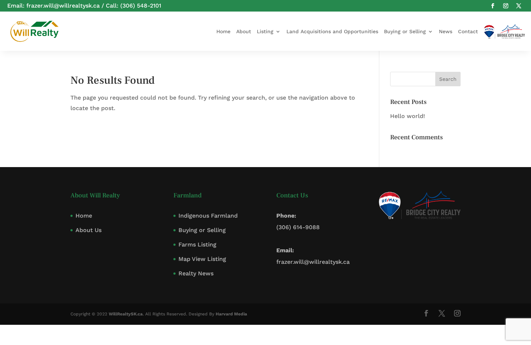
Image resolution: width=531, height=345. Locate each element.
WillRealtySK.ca (126, 313)
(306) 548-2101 (140, 5)
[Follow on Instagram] (506, 6)
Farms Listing (197, 244)
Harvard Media (231, 313)
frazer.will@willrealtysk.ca (63, 5)
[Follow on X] (519, 6)
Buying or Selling (405, 31)
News (445, 31)
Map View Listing (202, 259)
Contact (468, 31)
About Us (88, 230)
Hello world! (407, 116)
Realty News (195, 273)
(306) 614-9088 (298, 227)
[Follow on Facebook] (493, 6)
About (243, 31)
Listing (265, 31)
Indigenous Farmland (208, 215)
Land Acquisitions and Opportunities (332, 31)
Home (223, 31)
